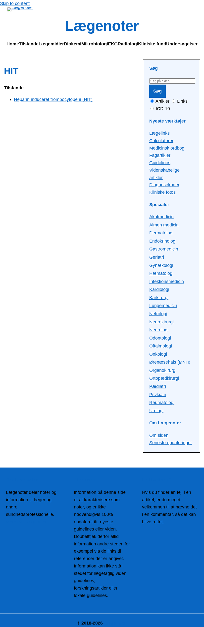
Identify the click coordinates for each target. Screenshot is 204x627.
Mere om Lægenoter (26, 521)
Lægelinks (159, 133)
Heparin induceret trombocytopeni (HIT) (53, 99)
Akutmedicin (161, 216)
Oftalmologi (160, 346)
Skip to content (15, 3)
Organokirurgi (162, 370)
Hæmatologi (161, 273)
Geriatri (156, 257)
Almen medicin (164, 224)
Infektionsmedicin (166, 281)
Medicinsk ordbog (166, 148)
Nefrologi (158, 313)
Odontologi (160, 338)
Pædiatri (157, 386)
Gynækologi (161, 265)
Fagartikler (159, 155)
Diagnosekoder (164, 184)
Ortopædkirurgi (164, 378)
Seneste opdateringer (170, 442)
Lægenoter (102, 26)
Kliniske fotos (162, 192)
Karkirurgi (158, 297)
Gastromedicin (163, 249)
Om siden (158, 435)
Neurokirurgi (161, 321)
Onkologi (158, 354)
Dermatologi (161, 232)
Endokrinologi (162, 241)
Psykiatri (157, 394)
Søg (157, 91)
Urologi (156, 410)
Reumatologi (161, 402)
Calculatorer (161, 140)
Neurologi (158, 329)
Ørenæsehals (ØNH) (169, 362)
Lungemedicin (163, 305)
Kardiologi (159, 289)
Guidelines (159, 162)
